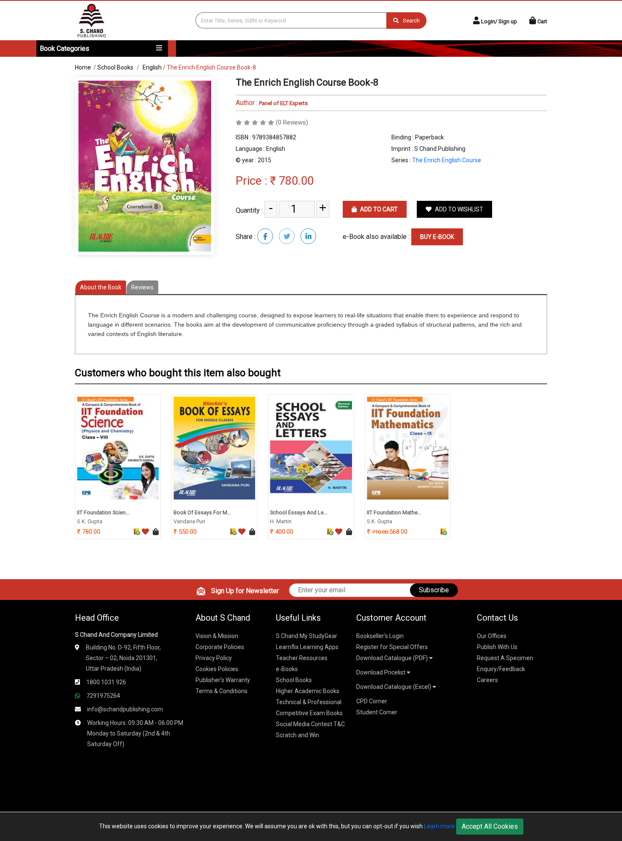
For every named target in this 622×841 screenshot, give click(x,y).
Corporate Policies (219, 647)
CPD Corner (371, 701)
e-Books (287, 669)
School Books (115, 67)
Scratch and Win (297, 735)
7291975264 (103, 695)
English (152, 67)
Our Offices (491, 636)
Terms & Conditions (221, 691)
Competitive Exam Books (309, 713)
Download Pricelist (381, 672)
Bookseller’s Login (380, 636)
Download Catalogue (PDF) (392, 658)
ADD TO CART (378, 209)
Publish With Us (497, 647)
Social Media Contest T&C (310, 724)
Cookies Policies (216, 669)
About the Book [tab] (100, 287)
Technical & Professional (308, 702)
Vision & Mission (216, 636)
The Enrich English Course (446, 160)
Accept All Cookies (490, 826)
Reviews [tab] (142, 287)
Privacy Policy (213, 658)
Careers (487, 680)
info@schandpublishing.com (125, 709)
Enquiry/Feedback (501, 669)
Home (83, 67)
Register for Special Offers (392, 647)
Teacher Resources (302, 658)
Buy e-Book (437, 236)
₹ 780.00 (292, 181)
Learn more (439, 826)
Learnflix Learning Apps (307, 647)
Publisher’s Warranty (222, 680)
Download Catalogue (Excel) (394, 686)
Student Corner (376, 712)
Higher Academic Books (307, 691)
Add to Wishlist (458, 209)
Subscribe (434, 590)
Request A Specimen (505, 658)
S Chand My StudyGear (306, 636)
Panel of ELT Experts (283, 103)
